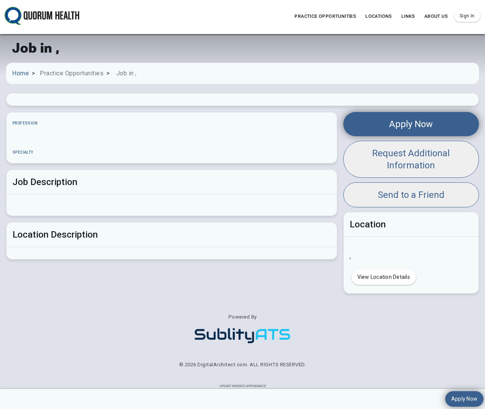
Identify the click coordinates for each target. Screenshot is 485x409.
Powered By (242, 317)
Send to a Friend (411, 195)
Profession (25, 123)
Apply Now (411, 124)
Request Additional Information (411, 159)
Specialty (23, 152)
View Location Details (383, 277)
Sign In (467, 16)
